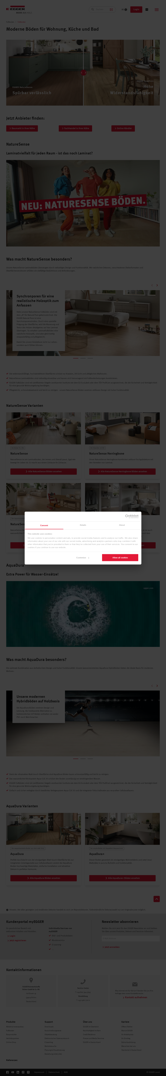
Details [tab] (83, 525)
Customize (81, 558)
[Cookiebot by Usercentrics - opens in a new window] (127, 516)
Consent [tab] (44, 525)
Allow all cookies (120, 558)
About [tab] (122, 525)
